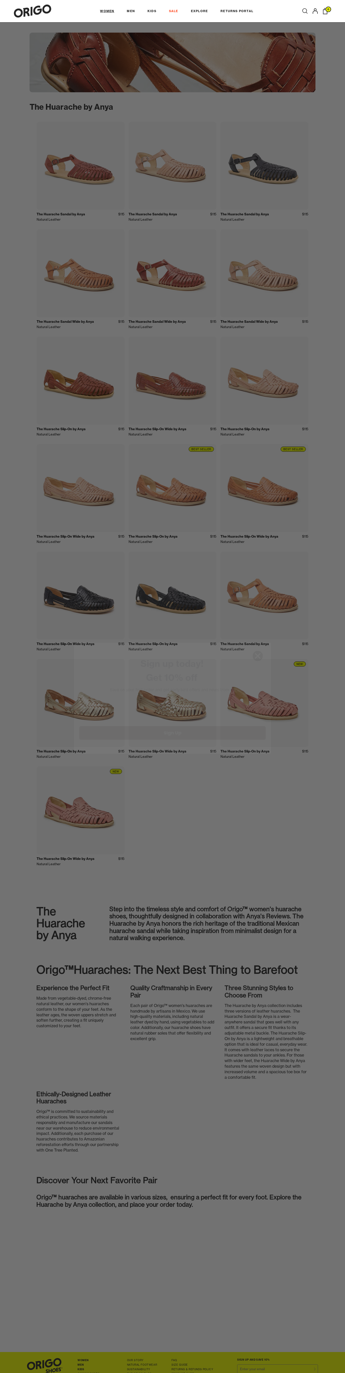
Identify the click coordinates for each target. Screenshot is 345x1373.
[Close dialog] (257, 644)
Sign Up (173, 721)
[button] (305, 11)
